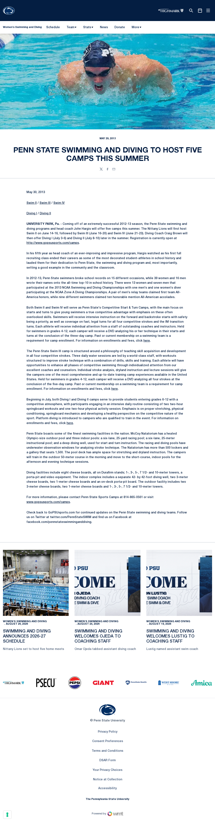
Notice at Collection (107, 779)
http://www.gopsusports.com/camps (52, 243)
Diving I (31, 213)
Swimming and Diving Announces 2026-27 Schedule (27, 636)
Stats (87, 27)
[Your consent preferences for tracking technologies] (7, 815)
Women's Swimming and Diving (25, 621)
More (135, 27)
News (104, 27)
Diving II (45, 213)
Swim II (31, 203)
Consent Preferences (107, 741)
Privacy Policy (107, 732)
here (146, 340)
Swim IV (59, 203)
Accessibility (107, 788)
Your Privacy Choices (107, 770)
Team (70, 27)
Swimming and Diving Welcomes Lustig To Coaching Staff (170, 636)
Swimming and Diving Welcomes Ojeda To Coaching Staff (98, 636)
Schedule (53, 27)
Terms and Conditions (107, 751)
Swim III (45, 203)
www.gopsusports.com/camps (48, 502)
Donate (119, 28)
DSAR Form (107, 760)
